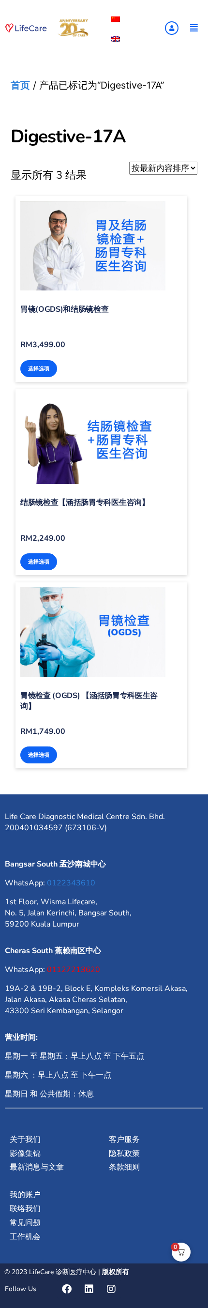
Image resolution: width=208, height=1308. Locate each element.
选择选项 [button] (38, 368)
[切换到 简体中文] (115, 19)
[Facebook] (66, 1289)
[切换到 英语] (115, 38)
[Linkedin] (89, 1289)
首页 (20, 85)
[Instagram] (111, 1289)
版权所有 (115, 1272)
